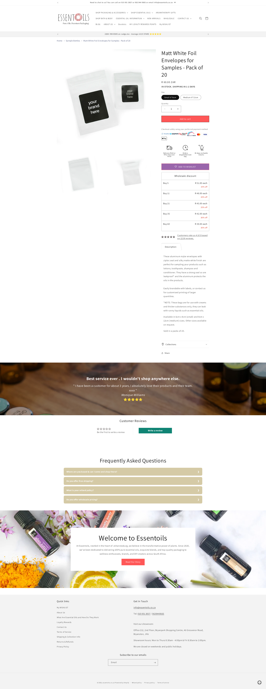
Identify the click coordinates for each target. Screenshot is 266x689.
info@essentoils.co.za (145, 607)
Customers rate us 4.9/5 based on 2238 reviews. (192, 237)
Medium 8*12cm (190, 97)
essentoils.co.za (108, 683)
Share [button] (167, 353)
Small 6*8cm (170, 97)
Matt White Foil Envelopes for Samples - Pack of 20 (106, 40)
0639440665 (158, 613)
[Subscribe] (155, 662)
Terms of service (163, 682)
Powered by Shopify (122, 683)
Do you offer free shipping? (79, 481)
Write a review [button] (155, 430)
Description (171, 246)
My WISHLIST (62, 607)
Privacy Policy (63, 646)
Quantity (164, 103)
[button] (111, 13)
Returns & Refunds (65, 642)
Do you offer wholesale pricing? (82, 499)
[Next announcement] (208, 2)
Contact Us (62, 627)
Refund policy (137, 682)
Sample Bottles (73, 40)
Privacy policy (149, 682)
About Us (61, 612)
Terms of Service (64, 632)
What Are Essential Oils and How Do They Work (78, 617)
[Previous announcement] (58, 2)
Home (59, 40)
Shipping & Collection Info (68, 637)
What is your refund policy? (80, 490)
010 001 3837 (144, 613)
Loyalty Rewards (64, 622)
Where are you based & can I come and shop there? (91, 471)
